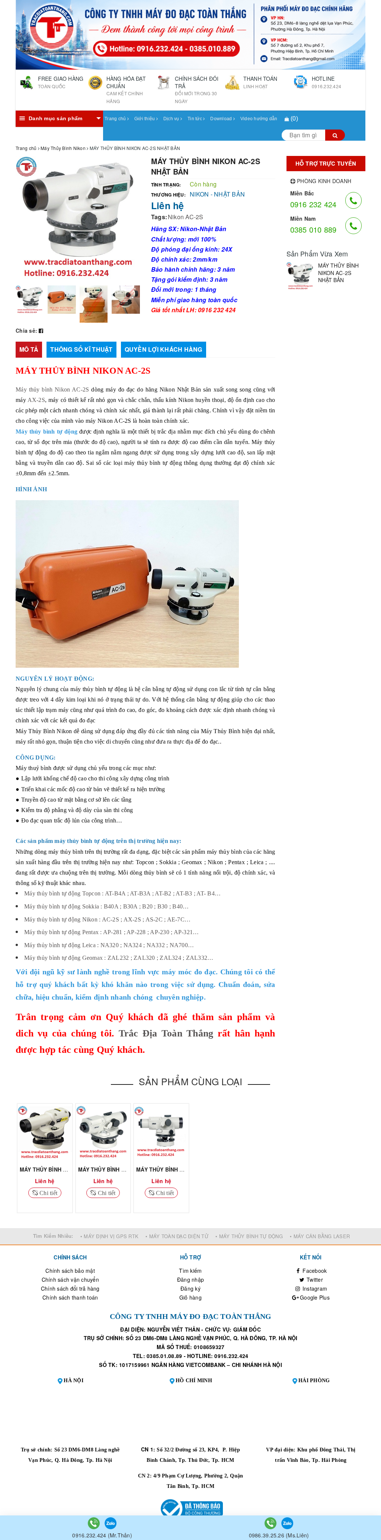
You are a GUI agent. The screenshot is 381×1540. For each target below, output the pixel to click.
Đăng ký (190, 1288)
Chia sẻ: (26, 330)
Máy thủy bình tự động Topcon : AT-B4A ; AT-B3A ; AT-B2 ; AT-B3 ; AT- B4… (122, 893)
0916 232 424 (313, 204)
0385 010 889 (313, 229)
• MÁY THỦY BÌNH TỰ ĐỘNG (249, 1236)
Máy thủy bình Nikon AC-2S (52, 389)
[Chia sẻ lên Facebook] (41, 330)
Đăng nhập (190, 1279)
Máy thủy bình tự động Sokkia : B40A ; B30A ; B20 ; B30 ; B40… (106, 906)
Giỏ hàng (190, 1297)
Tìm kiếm (190, 1270)
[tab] (29, 350)
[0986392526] (271, 1522)
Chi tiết (47, 1193)
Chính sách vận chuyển (70, 1279)
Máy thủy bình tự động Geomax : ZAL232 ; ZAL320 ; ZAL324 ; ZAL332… (118, 958)
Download (221, 118)
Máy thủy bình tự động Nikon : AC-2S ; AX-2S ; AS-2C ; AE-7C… (107, 919)
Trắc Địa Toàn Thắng (166, 1033)
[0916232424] (94, 1522)
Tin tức (195, 118)
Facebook (314, 1270)
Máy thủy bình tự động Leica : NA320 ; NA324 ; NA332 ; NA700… (109, 945)
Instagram (314, 1288)
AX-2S (36, 400)
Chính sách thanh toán (70, 1297)
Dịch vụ (171, 118)
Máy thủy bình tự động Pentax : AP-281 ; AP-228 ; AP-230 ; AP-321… (111, 932)
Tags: (159, 217)
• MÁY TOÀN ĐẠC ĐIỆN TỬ (176, 1236)
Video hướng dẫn (259, 118)
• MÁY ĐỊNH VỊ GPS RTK (109, 1236)
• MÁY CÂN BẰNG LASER (320, 1236)
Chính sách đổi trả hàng (70, 1288)
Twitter (314, 1279)
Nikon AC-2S (186, 217)
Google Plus (314, 1297)
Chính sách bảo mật (70, 1270)
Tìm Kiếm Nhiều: (53, 1235)
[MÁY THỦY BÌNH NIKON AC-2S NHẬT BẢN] (300, 276)
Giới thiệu (145, 118)
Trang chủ (116, 118)
